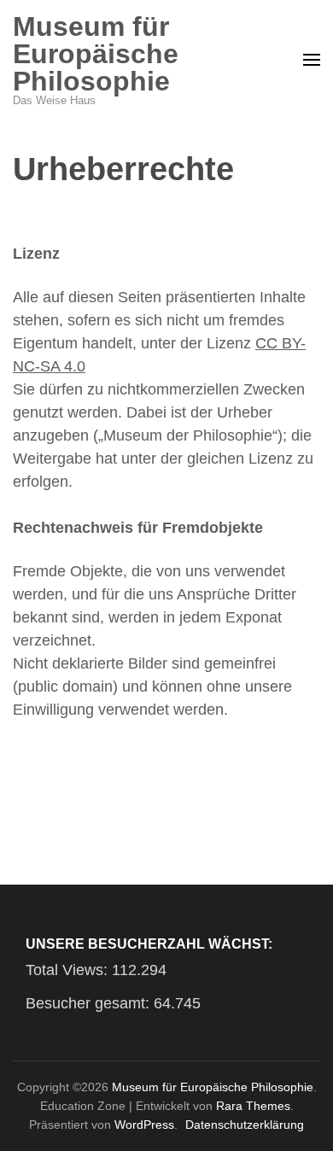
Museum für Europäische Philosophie (95, 53)
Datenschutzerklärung (244, 1124)
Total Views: (69, 970)
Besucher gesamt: (90, 1003)
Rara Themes (253, 1106)
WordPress (144, 1124)
